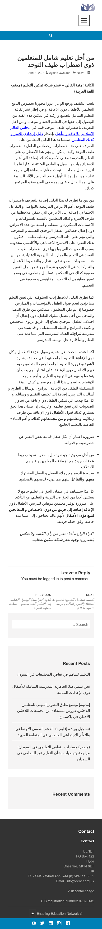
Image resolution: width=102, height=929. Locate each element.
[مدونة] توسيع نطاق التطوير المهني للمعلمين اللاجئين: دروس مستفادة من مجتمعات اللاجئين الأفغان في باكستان (53, 710)
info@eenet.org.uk (80, 881)
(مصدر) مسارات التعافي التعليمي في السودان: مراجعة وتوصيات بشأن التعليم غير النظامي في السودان (53, 753)
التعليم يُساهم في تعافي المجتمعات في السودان (53, 674)
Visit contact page (81, 891)
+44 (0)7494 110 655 (78, 876)
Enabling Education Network (57, 913)
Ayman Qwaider (59, 73)
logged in (51, 578)
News (80, 73)
